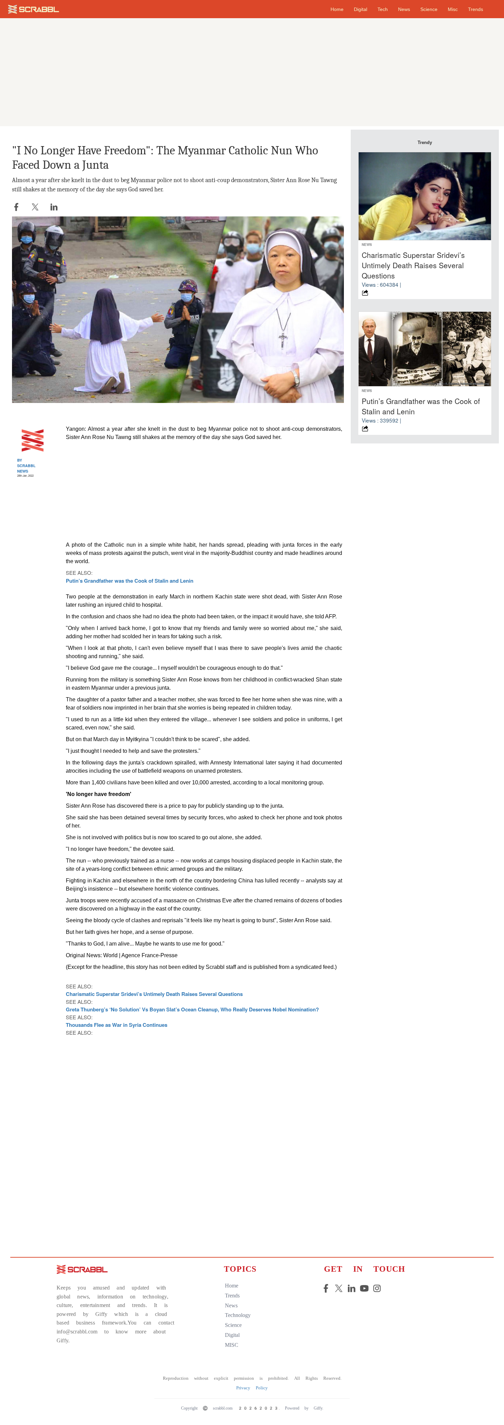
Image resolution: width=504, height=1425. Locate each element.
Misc (453, 9)
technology (238, 1315)
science (233, 1325)
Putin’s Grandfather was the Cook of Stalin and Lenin (129, 580)
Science (428, 9)
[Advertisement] (252, 73)
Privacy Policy (252, 1387)
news (231, 1305)
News (404, 9)
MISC (231, 1345)
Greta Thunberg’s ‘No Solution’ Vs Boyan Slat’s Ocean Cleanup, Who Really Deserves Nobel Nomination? (192, 1009)
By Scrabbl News (26, 465)
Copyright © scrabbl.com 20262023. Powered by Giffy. (252, 1408)
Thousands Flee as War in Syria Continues (116, 1025)
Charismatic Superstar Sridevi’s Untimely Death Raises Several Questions (154, 994)
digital (232, 1335)
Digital (360, 9)
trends (232, 1295)
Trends (475, 9)
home (337, 9)
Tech (382, 9)
